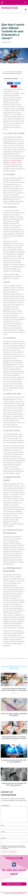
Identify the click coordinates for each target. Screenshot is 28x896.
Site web (3, 838)
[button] (25, 2)
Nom (3, 825)
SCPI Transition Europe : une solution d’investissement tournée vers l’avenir (14, 737)
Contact (22, 893)
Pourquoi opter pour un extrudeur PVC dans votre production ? (14, 784)
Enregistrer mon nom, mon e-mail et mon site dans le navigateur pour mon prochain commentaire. (13, 847)
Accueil (4, 71)
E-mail (3, 831)
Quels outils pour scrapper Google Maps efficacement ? (14, 714)
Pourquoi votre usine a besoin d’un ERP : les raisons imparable (14, 761)
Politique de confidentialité (11, 893)
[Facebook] (14, 865)
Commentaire (5, 805)
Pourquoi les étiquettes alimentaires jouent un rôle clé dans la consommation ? (14, 690)
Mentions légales (22, 892)
